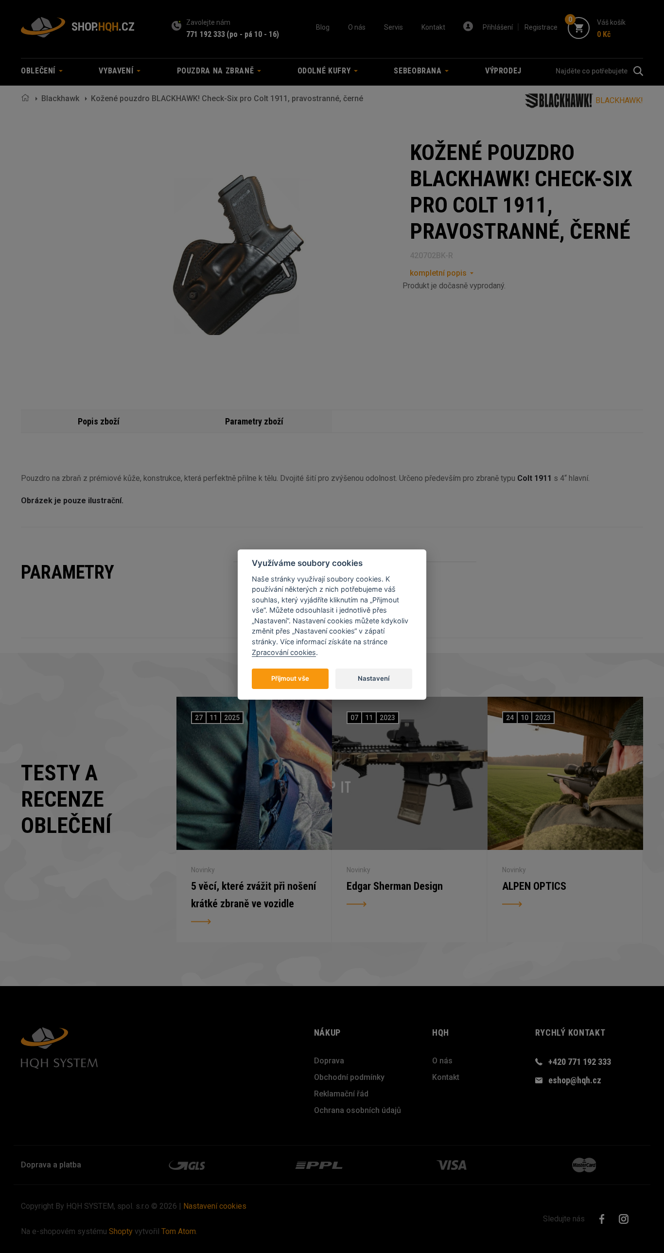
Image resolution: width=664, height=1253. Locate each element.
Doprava (329, 1060)
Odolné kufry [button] (325, 70)
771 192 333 (205, 34)
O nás (357, 27)
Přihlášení (498, 27)
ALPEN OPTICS (534, 886)
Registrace (541, 27)
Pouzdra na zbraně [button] (217, 70)
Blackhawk (60, 98)
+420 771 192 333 (579, 1062)
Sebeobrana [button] (419, 70)
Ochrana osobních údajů (357, 1110)
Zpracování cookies (284, 652)
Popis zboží (99, 421)
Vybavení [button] (117, 70)
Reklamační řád (341, 1093)
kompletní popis (438, 273)
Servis (393, 27)
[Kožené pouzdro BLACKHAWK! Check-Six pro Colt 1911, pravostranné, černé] (237, 255)
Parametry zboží (254, 421)
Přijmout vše (290, 678)
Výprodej (503, 70)
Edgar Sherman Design (395, 886)
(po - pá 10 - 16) (253, 34)
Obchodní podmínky (349, 1077)
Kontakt (433, 27)
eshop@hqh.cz (574, 1080)
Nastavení (373, 678)
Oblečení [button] (39, 70)
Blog (323, 27)
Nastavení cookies (214, 1206)
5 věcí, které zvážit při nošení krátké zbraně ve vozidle (253, 895)
